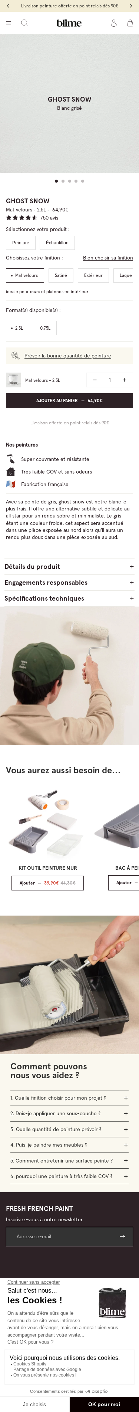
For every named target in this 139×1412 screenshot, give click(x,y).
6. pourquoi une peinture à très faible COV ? (61, 1176)
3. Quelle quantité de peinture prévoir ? (55, 1129)
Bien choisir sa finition (108, 257)
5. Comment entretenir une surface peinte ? (61, 1160)
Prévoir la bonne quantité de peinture (67, 355)
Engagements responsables (45, 582)
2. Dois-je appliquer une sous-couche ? (55, 1113)
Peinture (20, 242)
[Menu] (8, 22)
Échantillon (57, 242)
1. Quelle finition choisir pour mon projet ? (58, 1097)
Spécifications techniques (44, 598)
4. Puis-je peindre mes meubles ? (48, 1144)
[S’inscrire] (123, 1236)
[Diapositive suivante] (125, 838)
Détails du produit (32, 566)
